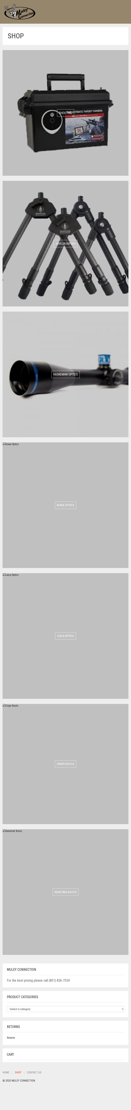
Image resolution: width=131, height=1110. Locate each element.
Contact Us (34, 1072)
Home (6, 1072)
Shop (18, 1072)
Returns (11, 1037)
